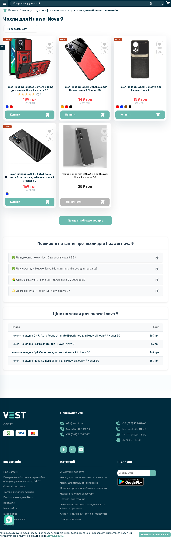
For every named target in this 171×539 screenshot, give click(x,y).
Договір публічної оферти (18, 492)
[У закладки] (49, 44)
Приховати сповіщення (154, 534)
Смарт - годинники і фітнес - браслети (83, 513)
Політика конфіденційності (19, 497)
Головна (13, 10)
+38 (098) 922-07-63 (134, 423)
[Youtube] (81, 449)
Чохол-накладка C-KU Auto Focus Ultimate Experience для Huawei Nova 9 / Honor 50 (29, 177)
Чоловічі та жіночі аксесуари (77, 493)
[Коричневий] (126, 107)
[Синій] (7, 107)
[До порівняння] (49, 51)
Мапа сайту (10, 508)
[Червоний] (11, 107)
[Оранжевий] (62, 107)
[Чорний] (71, 107)
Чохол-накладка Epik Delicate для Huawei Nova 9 (43, 344)
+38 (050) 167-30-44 (78, 428)
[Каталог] (4, 3)
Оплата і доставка (14, 486)
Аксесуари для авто (72, 471)
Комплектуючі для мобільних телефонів (84, 488)
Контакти (9, 502)
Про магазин (10, 471)
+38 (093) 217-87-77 (78, 434)
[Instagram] (72, 449)
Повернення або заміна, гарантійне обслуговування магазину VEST (24, 479)
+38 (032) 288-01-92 (134, 428)
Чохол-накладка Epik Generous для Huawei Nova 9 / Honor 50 (51, 352)
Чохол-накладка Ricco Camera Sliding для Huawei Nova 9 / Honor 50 (55, 360)
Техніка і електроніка (72, 499)
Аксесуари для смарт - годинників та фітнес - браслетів (82, 506)
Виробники (10, 513)
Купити (15, 114)
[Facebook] (63, 449)
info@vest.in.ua (74, 423)
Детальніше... (55, 535)
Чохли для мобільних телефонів (96, 10)
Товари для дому (70, 519)
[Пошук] (160, 3)
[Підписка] (153, 473)
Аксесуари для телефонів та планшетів (45, 10)
